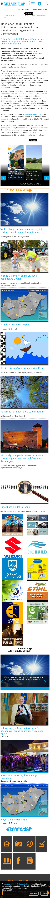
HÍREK (27, 16)
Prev (3, 683)
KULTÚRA (23, 880)
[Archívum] (6, 865)
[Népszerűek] (30, 848)
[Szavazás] (42, 848)
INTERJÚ (38, 880)
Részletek (33, 893)
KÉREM (45, 893)
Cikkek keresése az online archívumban (18, 829)
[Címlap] (6, 848)
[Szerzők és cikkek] (30, 865)
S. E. (19, 16)
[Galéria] (18, 848)
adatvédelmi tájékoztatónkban (18, 884)
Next (46, 683)
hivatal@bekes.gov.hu (34, 114)
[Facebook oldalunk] (18, 865)
